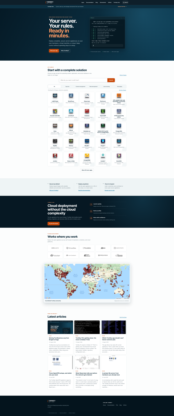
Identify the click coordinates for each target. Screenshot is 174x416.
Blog (97, 2)
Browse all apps (122, 90)
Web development (93, 86)
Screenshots (103, 2)
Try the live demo (53, 223)
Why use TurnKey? (53, 190)
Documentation (90, 2)
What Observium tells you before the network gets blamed (86, 374)
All (54, 86)
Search (111, 80)
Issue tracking (106, 86)
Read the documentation (84, 190)
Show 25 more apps (87, 170)
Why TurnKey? (65, 50)
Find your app (54, 50)
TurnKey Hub (117, 2)
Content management (80, 86)
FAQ (117, 405)
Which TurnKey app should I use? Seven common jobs (113, 338)
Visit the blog (123, 317)
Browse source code (110, 190)
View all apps (123, 75)
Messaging (119, 86)
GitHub (109, 2)
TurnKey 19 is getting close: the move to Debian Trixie (86, 338)
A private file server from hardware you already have (111, 374)
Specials (67, 86)
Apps (82, 2)
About (104, 405)
